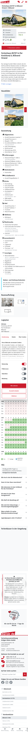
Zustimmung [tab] (5, 337)
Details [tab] (14, 337)
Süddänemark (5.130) (8, 711)
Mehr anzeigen (6, 84)
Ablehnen (14, 396)
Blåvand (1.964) (6, 717)
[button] (26, 2)
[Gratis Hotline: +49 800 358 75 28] (22, 2)
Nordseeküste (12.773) (8, 698)
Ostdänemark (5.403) (7, 701)
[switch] (24, 369)
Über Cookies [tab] (22, 337)
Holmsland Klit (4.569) (8, 724)
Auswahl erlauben (14, 391)
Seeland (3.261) (6, 707)
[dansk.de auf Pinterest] (10, 682)
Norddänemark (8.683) (8, 695)
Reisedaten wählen (14, 48)
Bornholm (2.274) (6, 692)
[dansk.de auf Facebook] (2, 682)
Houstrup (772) (6, 727)
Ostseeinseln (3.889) (7, 704)
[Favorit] (25, 40)
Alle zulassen (14, 385)
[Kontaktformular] (19, 2)
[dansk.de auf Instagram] (6, 682)
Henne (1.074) (6, 721)
